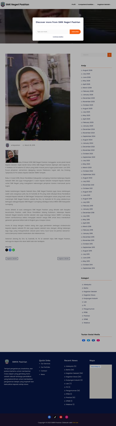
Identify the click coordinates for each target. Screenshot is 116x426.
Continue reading (58, 37)
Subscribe (75, 32)
